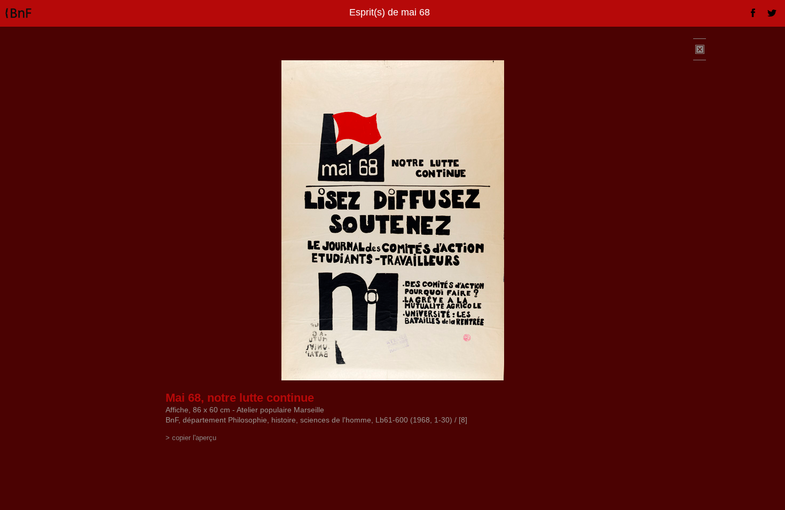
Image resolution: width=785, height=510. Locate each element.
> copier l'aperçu (191, 438)
